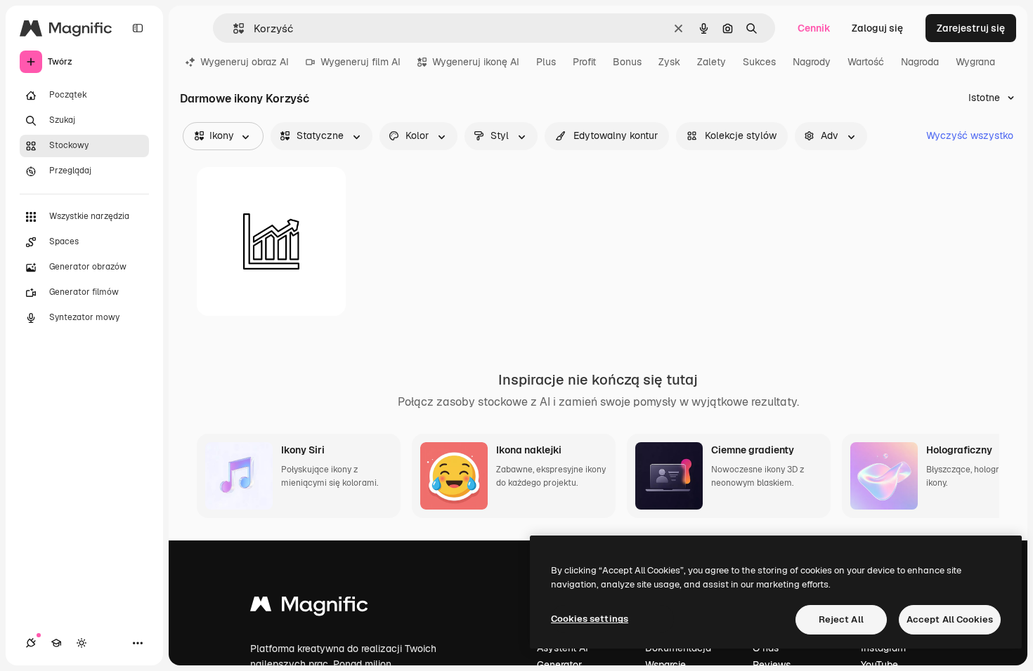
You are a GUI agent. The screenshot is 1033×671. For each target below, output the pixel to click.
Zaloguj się (877, 28)
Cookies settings (589, 619)
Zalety (711, 61)
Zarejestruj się (971, 28)
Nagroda (920, 61)
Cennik (814, 28)
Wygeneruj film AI (360, 61)
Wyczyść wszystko (969, 135)
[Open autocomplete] (233, 28)
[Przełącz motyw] (81, 643)
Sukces (759, 61)
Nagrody (812, 61)
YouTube (879, 664)
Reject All (841, 619)
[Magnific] (309, 607)
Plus (546, 61)
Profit (584, 61)
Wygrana (975, 61)
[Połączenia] (31, 643)
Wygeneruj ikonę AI (475, 61)
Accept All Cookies (950, 619)
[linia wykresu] (271, 241)
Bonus (627, 61)
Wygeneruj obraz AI (244, 61)
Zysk (669, 61)
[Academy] (56, 643)
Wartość (865, 61)
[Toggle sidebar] (137, 28)
